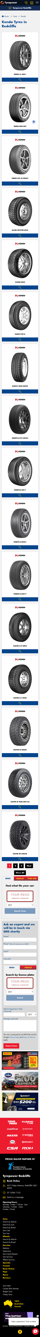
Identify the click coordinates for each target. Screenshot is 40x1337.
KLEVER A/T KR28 (20, 698)
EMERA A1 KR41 (20, 74)
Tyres (5, 1219)
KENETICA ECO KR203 (20, 438)
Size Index (7, 1286)
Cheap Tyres (7, 1294)
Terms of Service (29, 1037)
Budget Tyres (7, 1291)
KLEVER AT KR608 (20, 750)
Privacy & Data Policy (16, 1326)
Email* (6, 951)
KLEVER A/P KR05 (20, 646)
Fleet (5, 1272)
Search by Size (8, 1225)
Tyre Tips (6, 1233)
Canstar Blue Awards (11, 1288)
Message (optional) (10, 1019)
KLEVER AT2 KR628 (20, 854)
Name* (6, 936)
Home (6, 16)
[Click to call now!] (26, 3)
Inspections (7, 1251)
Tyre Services (8, 1257)
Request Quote (11, 1046)
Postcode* (7, 959)
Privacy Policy (14, 1037)
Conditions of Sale (29, 1326)
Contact (6, 1265)
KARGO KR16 (20, 334)
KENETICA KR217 (20, 594)
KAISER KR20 (20, 282)
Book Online (8, 1269)
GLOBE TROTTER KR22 (20, 230)
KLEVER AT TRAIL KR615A (20, 802)
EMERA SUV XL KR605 (20, 178)
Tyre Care (6, 1230)
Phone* (15, 944)
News (5, 1275)
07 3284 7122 (14, 1192)
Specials (6, 1262)
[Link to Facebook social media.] (20, 1332)
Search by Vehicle (9, 1222)
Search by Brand (9, 1227)
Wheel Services (9, 1260)
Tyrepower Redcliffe (21, 8)
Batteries (6, 1248)
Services (6, 1245)
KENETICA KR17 (20, 490)
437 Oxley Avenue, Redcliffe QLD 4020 (22, 1186)
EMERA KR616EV (20, 126)
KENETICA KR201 (20, 542)
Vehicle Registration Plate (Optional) (12, 1010)
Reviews (7, 1278)
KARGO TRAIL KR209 (20, 386)
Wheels (6, 1236)
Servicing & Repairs (10, 1254)
